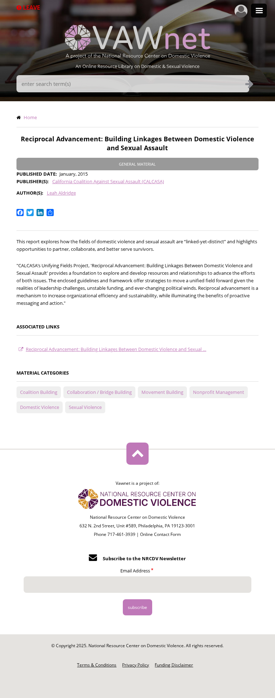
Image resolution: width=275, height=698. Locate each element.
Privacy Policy (135, 665)
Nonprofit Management (218, 392)
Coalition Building (38, 392)
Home (30, 117)
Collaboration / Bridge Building (99, 392)
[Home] (137, 56)
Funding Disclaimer (174, 665)
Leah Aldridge (61, 193)
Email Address (135, 570)
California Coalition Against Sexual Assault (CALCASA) (108, 181)
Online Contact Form (160, 534)
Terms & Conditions (96, 665)
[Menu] (259, 11)
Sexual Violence (85, 407)
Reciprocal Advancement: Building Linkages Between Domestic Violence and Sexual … (116, 349)
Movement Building (162, 392)
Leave (30, 7)
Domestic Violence (39, 407)
